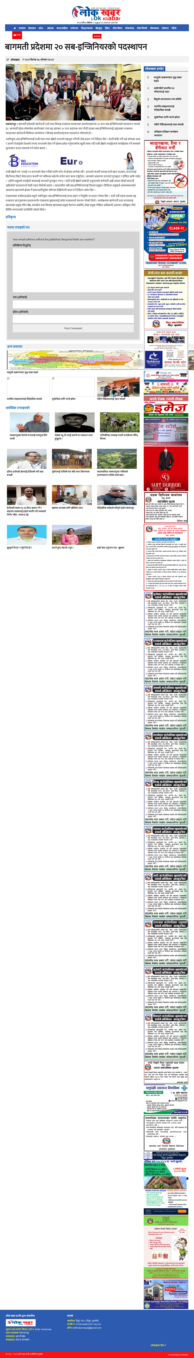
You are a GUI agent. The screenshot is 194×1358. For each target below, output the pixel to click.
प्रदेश (41, 28)
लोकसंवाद (129, 28)
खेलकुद (98, 28)
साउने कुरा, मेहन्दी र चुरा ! (62, 548)
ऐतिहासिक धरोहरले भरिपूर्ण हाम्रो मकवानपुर (115, 508)
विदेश (107, 28)
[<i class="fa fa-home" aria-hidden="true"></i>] (14, 27)
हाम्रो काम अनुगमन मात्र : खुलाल (110, 548)
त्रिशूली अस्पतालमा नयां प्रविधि (167, 99)
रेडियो (174, 28)
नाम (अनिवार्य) (20, 297)
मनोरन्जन (74, 28)
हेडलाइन (32, 28)
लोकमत (165, 28)
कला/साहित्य (62, 28)
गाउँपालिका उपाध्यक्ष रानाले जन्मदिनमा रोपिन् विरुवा (119, 437)
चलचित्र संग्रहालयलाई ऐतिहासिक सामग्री (24, 399)
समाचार (22, 28)
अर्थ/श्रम (50, 28)
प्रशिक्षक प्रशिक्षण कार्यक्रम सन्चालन (166, 134)
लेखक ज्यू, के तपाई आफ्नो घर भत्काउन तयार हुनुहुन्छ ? (74, 437)
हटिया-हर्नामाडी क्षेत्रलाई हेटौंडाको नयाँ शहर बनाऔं (25, 473)
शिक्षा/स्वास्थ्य (87, 28)
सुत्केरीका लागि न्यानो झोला (63, 399)
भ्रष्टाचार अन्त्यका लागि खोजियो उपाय (67, 508)
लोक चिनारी (142, 28)
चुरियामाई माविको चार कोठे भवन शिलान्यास (71, 472)
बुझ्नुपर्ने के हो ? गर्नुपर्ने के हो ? (19, 548)
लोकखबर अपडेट (154, 69)
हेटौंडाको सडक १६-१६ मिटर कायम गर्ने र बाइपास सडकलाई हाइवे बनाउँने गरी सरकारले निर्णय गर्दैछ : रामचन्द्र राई (26, 511)
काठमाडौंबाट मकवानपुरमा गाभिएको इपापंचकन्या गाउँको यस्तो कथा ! (112, 473)
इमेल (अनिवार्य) (20, 312)
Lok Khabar (183, 1354)
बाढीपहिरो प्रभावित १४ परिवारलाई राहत (164, 90)
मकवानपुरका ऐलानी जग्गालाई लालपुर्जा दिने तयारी (28, 437)
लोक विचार (117, 28)
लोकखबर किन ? (158, 1345)
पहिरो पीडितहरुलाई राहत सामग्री (111, 399)
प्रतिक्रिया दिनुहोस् (22, 245)
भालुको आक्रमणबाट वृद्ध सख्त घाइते (22, 372)
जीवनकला (154, 28)
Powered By (173, 1354)
